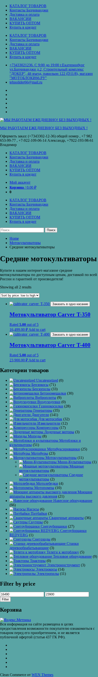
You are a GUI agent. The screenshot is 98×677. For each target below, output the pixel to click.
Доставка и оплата (24, 14)
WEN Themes (42, 675)
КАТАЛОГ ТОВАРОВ (28, 6)
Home (14, 238)
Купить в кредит (23, 27)
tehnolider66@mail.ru (26, 82)
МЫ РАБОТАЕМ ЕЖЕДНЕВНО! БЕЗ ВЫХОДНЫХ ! (44, 128)
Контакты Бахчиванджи (29, 10)
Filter (5, 599)
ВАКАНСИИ (20, 19)
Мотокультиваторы (25, 243)
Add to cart (37, 330)
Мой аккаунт (20, 182)
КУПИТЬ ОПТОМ (25, 23)
